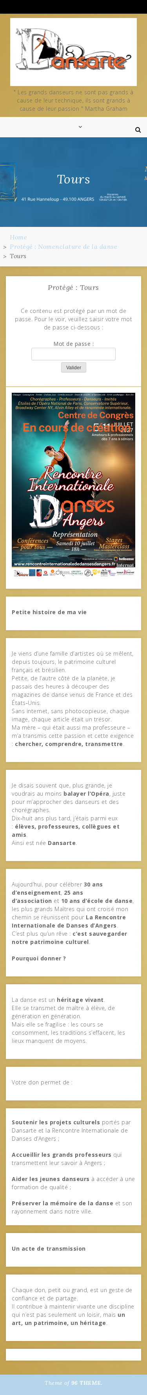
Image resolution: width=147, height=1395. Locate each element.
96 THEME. (87, 1382)
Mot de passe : (73, 343)
